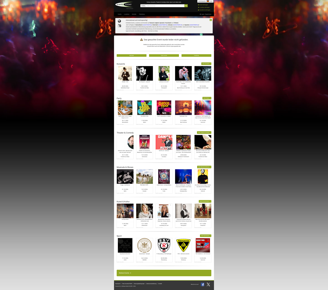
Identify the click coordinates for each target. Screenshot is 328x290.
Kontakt (160, 283)
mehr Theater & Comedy (204, 132)
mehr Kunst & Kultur (205, 201)
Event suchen (164, 55)
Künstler (134, 14)
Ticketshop (142, 14)
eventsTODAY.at (163, 25)
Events (119, 14)
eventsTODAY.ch (177, 25)
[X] (208, 284)
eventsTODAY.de (147, 25)
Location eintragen (204, 7)
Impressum (118, 283)
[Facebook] (203, 284)
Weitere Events (124, 273)
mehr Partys (206, 98)
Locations (126, 14)
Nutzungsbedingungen (139, 283)
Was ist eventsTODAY (127, 283)
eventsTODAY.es (194, 25)
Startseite (131, 55)
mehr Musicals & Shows (204, 167)
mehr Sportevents (205, 235)
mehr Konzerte (206, 63)
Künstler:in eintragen (204, 10)
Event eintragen (203, 4)
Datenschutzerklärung (151, 283)
